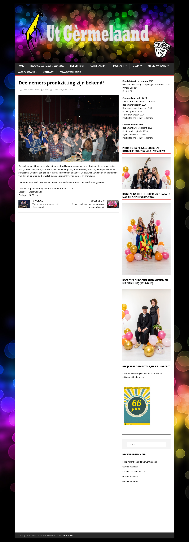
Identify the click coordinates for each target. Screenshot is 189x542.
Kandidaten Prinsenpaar (133, 471)
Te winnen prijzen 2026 (133, 114)
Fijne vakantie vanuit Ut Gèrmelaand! (139, 461)
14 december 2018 (31, 89)
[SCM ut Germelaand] (94, 61)
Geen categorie (60, 89)
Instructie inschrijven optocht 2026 (138, 101)
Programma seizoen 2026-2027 (47, 65)
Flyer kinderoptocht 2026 (134, 134)
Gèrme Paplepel (130, 466)
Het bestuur (77, 65)
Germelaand (97, 65)
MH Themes (68, 535)
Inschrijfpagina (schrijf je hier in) (137, 117)
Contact (48, 72)
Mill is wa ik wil (157, 65)
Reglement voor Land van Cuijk (137, 108)
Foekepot (118, 65)
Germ (45, 89)
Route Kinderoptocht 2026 (135, 131)
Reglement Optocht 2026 (134, 104)
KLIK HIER (127, 91)
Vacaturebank (26, 72)
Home (21, 65)
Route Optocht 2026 (132, 111)
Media (136, 65)
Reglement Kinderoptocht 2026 (137, 127)
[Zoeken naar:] (146, 444)
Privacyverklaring (70, 72)
